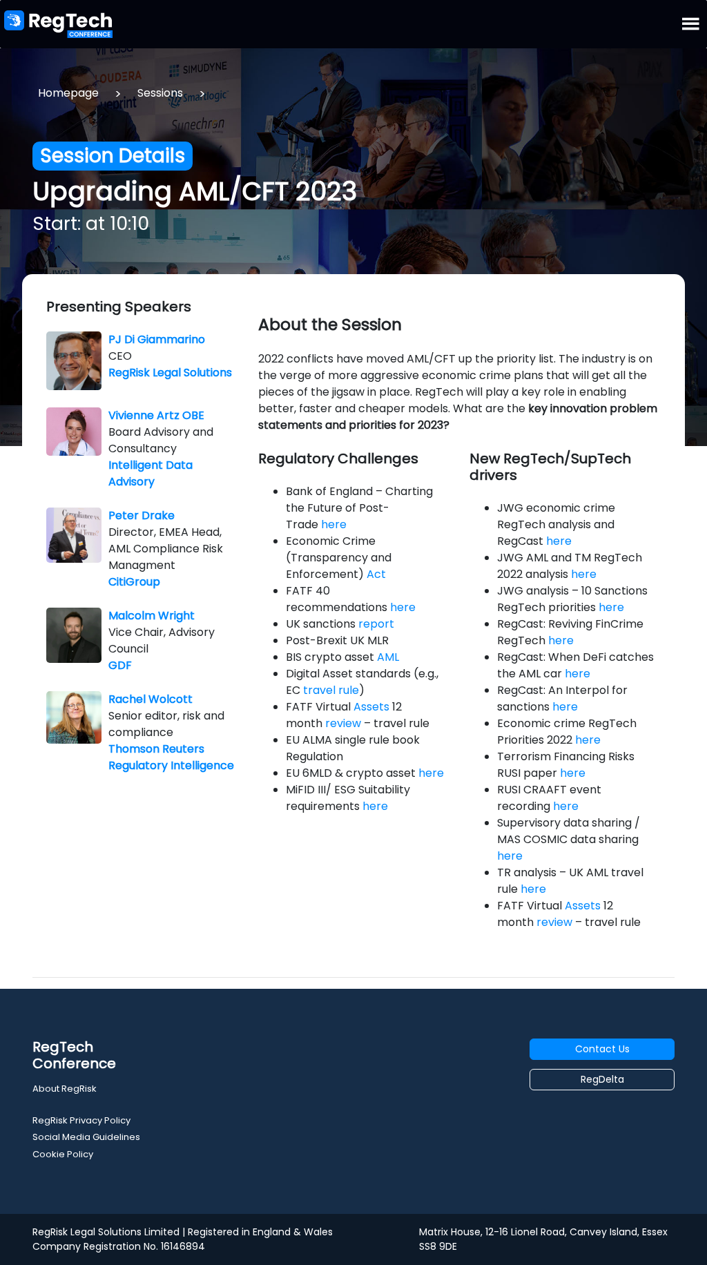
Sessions (160, 93)
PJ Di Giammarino (156, 339)
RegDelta (602, 1079)
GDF (120, 665)
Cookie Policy (62, 1154)
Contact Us (602, 1049)
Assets (371, 707)
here (334, 524)
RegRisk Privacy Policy (81, 1120)
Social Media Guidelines (86, 1136)
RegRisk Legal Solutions (170, 372)
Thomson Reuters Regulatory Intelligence (171, 757)
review (343, 723)
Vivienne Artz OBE (156, 415)
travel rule (331, 690)
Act (376, 574)
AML (388, 657)
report (376, 624)
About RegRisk (64, 1088)
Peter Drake (141, 515)
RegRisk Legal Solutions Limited (106, 1232)
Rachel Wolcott (150, 699)
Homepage (68, 93)
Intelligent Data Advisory (150, 473)
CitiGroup (134, 582)
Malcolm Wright (151, 616)
